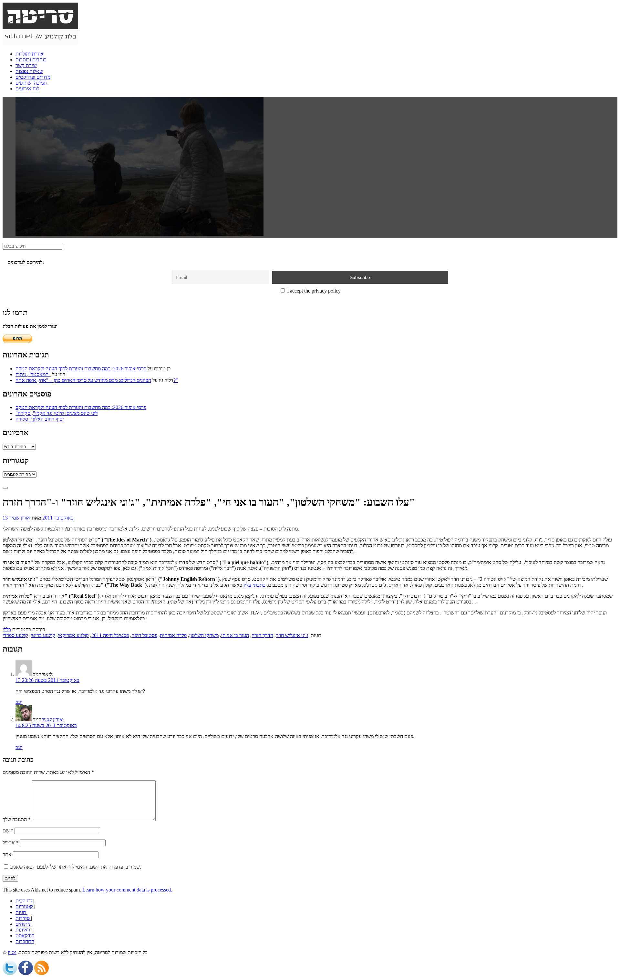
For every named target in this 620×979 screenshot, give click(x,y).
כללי (7, 629)
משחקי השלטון (204, 635)
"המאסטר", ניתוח (33, 374)
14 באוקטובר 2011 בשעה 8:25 (46, 725)
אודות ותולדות (30, 54)
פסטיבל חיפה (144, 635)
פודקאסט (26, 935)
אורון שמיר (19, 517)
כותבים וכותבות (31, 59)
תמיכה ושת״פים (31, 83)
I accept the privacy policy (313, 291)
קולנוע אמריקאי (73, 635)
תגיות (21, 912)
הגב (19, 702)
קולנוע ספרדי (15, 635)
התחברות (25, 941)
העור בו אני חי (235, 635)
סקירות (23, 918)
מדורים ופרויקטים (33, 77)
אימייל (11, 842)
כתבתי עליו (254, 585)
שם (8, 830)
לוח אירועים (27, 88)
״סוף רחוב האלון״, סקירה (40, 419)
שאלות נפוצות (29, 71)
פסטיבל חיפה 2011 (110, 635)
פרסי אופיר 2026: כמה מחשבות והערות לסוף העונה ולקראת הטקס (81, 368)
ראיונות (23, 930)
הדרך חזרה (262, 635)
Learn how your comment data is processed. (127, 889)
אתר (7, 854)
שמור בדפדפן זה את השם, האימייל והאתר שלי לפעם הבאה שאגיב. (75, 867)
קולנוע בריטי (43, 635)
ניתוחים (24, 924)
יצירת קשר (26, 65)
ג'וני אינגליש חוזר (292, 635)
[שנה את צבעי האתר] (5, 488)
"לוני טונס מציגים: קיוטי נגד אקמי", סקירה (57, 413)
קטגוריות (25, 906)
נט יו (12, 952)
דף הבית (24, 900)
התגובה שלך (17, 819)
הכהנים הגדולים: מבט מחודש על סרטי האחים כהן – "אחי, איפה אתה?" (97, 380)
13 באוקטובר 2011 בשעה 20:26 (47, 680)
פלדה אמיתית (173, 635)
